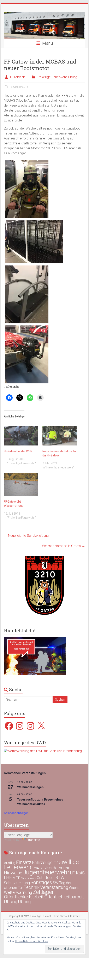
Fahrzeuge (42, 862)
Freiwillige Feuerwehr (52, 77)
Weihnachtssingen (30, 787)
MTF (16, 878)
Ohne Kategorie (28, 878)
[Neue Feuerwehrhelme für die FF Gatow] (59, 436)
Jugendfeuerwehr (46, 872)
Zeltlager (43, 892)
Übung (72, 77)
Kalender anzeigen (16, 813)
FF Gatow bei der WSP (18, 451)
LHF (8, 877)
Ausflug (10, 863)
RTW (59, 877)
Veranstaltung (54, 887)
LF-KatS (77, 872)
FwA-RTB (39, 868)
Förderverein (58, 867)
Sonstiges (41, 882)
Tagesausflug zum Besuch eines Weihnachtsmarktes (40, 801)
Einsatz (23, 862)
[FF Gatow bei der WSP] (21, 436)
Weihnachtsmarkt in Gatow (63, 546)
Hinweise (13, 872)
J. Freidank (17, 77)
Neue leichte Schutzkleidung (26, 536)
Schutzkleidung (17, 882)
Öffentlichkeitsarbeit (24, 896)
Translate (34, 840)
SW (56, 883)
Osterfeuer (46, 877)
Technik (32, 887)
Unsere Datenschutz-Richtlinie (31, 941)
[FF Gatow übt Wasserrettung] (21, 484)
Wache (74, 888)
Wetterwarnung (18, 892)
